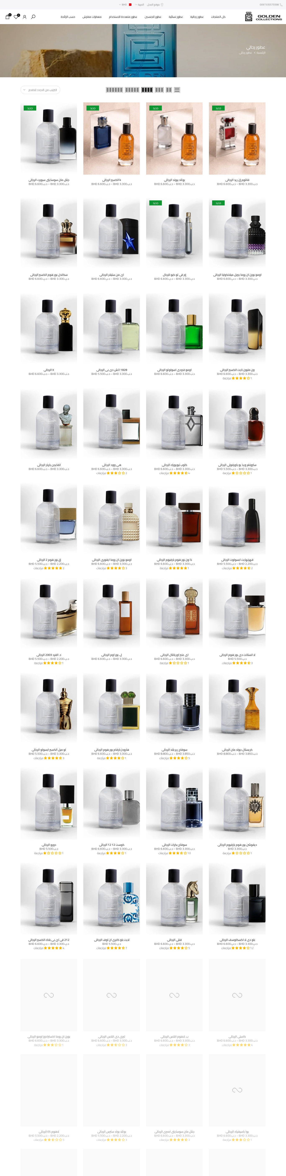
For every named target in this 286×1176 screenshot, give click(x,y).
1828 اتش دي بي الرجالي (111, 370)
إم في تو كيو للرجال (174, 274)
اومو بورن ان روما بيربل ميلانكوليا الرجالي (237, 274)
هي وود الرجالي (111, 465)
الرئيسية (260, 52)
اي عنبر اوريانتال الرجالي (174, 655)
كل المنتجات (218, 16)
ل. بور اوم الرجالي (111, 655)
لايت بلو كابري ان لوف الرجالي (111, 940)
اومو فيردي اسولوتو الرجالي (174, 370)
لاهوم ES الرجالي (49, 1129)
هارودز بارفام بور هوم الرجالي (111, 749)
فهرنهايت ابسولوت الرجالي (237, 559)
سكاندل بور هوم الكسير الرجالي (49, 274)
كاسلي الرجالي (237, 1034)
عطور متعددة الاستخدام (123, 16)
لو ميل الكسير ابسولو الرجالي (49, 749)
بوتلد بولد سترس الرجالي (111, 1129)
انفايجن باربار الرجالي (49, 465)
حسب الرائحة (68, 16)
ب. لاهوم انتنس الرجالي (174, 1034)
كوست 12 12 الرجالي (111, 844)
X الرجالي (49, 370)
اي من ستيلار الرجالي (111, 274)
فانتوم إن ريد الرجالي (237, 180)
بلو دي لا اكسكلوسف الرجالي (237, 940)
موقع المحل (153, 4)
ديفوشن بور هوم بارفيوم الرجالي (237, 844)
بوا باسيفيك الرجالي (237, 1129)
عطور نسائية (176, 16)
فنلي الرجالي (174, 940)
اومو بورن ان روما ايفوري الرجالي (111, 559)
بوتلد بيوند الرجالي (174, 180)
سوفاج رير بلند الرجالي (174, 749)
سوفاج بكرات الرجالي (174, 844)
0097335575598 (269, 4)
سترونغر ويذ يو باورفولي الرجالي (237, 465)
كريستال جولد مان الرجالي (237, 749)
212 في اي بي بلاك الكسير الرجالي (48, 940)
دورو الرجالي (49, 844)
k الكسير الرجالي (111, 180)
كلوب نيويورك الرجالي (174, 465)
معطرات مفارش (92, 16)
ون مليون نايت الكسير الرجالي (237, 370)
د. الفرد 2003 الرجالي (48, 655)
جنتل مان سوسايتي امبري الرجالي (175, 1129)
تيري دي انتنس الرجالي (111, 1034)
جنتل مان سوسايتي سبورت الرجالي (48, 180)
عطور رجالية (197, 16)
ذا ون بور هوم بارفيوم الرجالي (174, 559)
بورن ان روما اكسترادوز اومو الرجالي (49, 1034)
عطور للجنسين (153, 16)
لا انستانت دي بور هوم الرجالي (237, 655)
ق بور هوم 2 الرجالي (49, 559)
